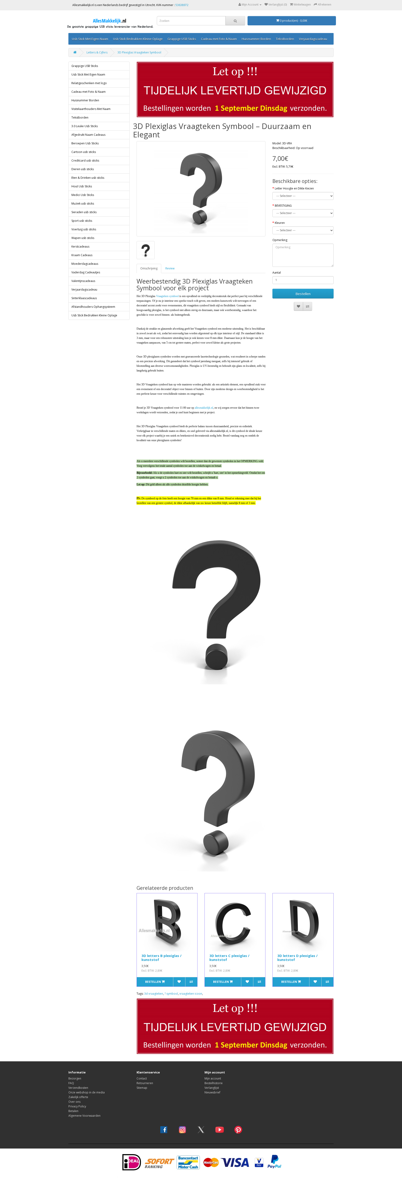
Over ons (74, 1102)
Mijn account (212, 1078)
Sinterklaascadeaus (84, 298)
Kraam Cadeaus (81, 255)
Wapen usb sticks (82, 238)
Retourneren (145, 1083)
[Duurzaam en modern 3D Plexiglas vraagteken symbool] (201, 188)
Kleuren (280, 223)
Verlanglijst (211, 1088)
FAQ (71, 1083)
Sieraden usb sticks (84, 212)
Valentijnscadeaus (83, 281)
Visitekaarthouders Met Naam (91, 109)
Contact (142, 1078)
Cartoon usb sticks (83, 152)
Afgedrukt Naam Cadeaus (88, 135)
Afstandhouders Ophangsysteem (93, 307)
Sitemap (142, 1088)
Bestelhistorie (213, 1083)
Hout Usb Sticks (81, 186)
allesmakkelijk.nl (204, 407)
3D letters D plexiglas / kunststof (297, 957)
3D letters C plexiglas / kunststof (229, 957)
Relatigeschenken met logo (89, 83)
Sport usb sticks (81, 221)
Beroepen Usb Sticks (85, 143)
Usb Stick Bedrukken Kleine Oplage (138, 39)
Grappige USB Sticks (182, 39)
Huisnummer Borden (256, 39)
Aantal (276, 273)
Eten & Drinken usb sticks (87, 178)
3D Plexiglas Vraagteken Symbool (139, 52)
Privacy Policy (77, 1106)
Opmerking (279, 240)
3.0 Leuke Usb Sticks (84, 126)
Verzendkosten (78, 1088)
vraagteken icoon (190, 994)
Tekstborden (285, 39)
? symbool (171, 994)
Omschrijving (148, 268)
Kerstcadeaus (80, 246)
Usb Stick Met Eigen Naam (90, 39)
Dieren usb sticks (82, 169)
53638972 (181, 5)
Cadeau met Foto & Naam (219, 39)
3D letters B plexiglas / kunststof (161, 957)
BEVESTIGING (283, 206)
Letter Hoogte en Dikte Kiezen (294, 188)
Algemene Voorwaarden (84, 1116)
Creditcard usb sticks (85, 160)
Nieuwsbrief (212, 1092)
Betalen (73, 1111)
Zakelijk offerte (78, 1097)
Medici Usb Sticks (82, 195)
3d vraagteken (153, 994)
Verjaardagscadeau (313, 39)
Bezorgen (74, 1078)
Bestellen (303, 293)
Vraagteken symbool (167, 296)
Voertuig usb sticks (83, 229)
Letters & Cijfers (97, 52)
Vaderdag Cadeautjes (85, 272)
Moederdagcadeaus (84, 264)
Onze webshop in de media (86, 1092)
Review (169, 268)
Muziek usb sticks (82, 203)
